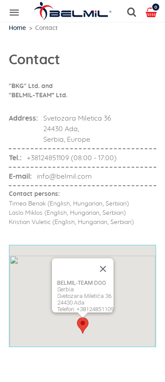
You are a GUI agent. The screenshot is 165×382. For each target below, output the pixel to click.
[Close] (103, 268)
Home (17, 28)
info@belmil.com (64, 176)
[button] (82, 325)
